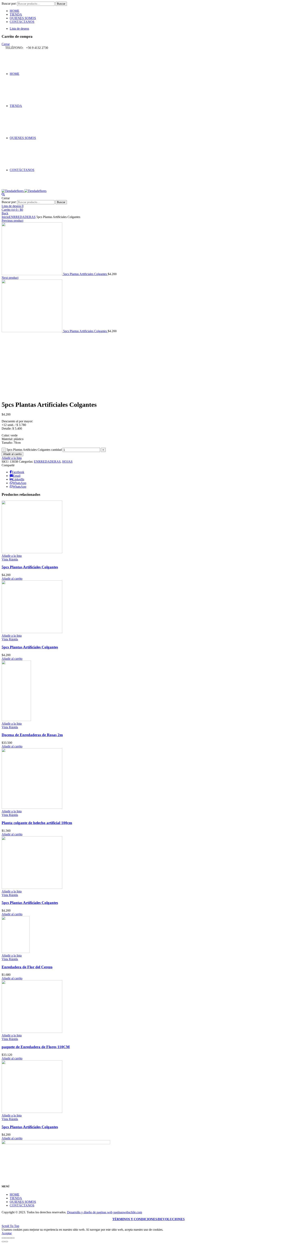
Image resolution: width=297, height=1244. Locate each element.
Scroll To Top (10, 1226)
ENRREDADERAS (22, 217)
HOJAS (67, 461)
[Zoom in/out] (13, 1238)
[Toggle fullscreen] (9, 1238)
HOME (14, 11)
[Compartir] (6, 1238)
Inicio (5, 217)
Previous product (12, 220)
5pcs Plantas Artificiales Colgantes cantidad (34, 449)
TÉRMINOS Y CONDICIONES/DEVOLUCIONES (148, 1219)
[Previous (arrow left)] (3, 1241)
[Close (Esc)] (3, 1238)
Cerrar (6, 44)
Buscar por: (9, 3)
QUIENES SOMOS (23, 18)
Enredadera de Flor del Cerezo (27, 967)
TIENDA (16, 14)
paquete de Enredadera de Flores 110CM (36, 1047)
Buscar (61, 3)
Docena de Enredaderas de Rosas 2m (32, 735)
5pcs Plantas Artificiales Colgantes (85, 274)
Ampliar (7, 394)
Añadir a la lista (12, 458)
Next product (10, 277)
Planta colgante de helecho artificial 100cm (37, 823)
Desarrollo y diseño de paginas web (90, 1212)
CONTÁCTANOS (22, 21)
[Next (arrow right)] (6, 1241)
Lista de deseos (19, 28)
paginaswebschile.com (127, 1212)
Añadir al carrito (12, 454)
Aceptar (7, 1233)
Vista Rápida (10, 559)
